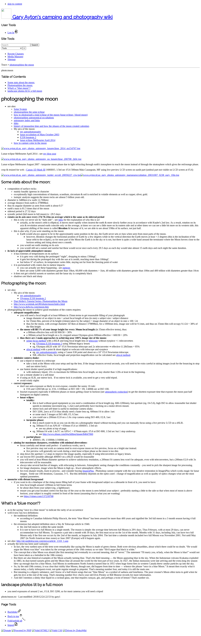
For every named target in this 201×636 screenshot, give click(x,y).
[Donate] (6, 630)
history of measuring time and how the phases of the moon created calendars (51, 126)
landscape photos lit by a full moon (25, 91)
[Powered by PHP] (21, 630)
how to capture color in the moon (30, 143)
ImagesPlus (88, 471)
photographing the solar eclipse (29, 112)
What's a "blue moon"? (19, 88)
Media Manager (15, 56)
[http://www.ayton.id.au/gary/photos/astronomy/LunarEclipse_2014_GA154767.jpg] (40, 148)
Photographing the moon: (20, 85)
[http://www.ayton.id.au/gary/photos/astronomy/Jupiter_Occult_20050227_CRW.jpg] (41, 175)
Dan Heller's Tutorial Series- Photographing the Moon (40, 301)
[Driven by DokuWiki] (75, 630)
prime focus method (36, 340)
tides (16, 123)
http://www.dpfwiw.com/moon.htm (31, 307)
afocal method (33, 349)
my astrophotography (30, 131)
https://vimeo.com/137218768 (38, 496)
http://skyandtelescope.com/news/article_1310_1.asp (42, 541)
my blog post (49, 153)
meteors (66, 267)
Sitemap (12, 59)
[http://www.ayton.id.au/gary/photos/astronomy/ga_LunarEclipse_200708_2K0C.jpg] (41, 159)
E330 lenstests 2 (28, 137)
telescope (93, 340)
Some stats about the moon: (21, 82)
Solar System (20, 109)
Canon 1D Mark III (35, 169)
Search (35, 45)
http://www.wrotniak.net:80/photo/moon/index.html (39, 304)
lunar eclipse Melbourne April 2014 (37, 140)
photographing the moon (22, 64)
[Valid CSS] (55, 630)
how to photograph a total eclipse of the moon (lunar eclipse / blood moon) (51, 114)
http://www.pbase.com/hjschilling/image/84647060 (68, 434)
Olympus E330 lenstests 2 (33, 298)
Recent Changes (16, 53)
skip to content (15, 4)
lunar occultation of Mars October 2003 (39, 134)
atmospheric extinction (116, 391)
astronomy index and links (27, 120)
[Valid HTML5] (40, 630)
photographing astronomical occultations (34, 117)
